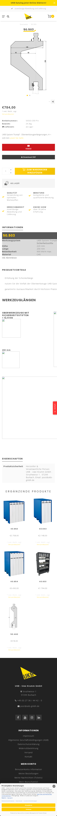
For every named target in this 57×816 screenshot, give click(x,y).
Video (29, 149)
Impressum (28, 736)
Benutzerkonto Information (28, 769)
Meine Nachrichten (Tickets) (28, 777)
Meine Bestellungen (28, 773)
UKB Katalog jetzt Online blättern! (28, 3)
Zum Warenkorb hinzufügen (36, 171)
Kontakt (28, 756)
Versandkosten (8, 114)
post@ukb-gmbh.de (29, 706)
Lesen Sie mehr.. (17, 138)
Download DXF (29, 157)
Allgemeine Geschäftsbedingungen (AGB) (28, 740)
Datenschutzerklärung (28, 744)
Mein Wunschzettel (28, 781)
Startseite (24, 24)
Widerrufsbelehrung (28, 748)
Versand (28, 752)
